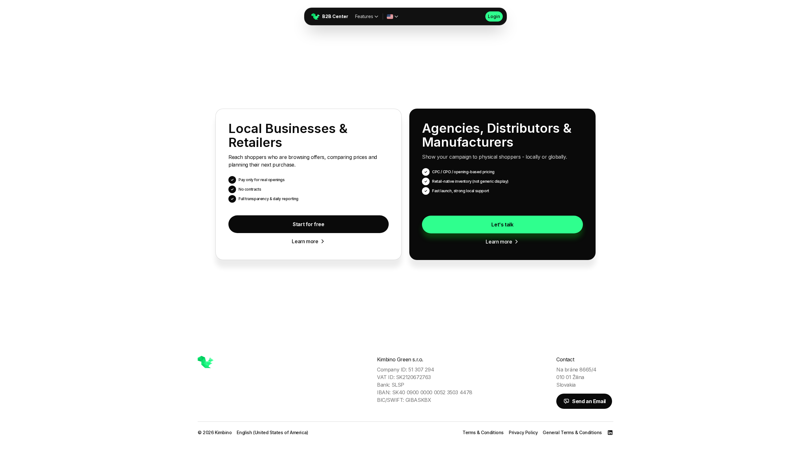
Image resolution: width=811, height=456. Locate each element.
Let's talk (502, 224)
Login (494, 16)
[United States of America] (392, 16)
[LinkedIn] (610, 432)
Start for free (308, 224)
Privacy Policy (523, 432)
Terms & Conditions (483, 432)
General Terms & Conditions (572, 432)
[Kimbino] (206, 362)
